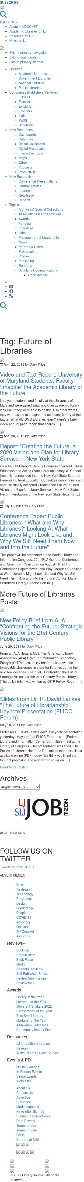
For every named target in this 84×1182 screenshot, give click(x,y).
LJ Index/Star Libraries (33, 1043)
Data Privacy (25, 1120)
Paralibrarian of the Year (34, 1011)
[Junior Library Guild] (47, 1170)
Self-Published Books (32, 973)
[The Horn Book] (47, 1160)
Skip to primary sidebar (26, 61)
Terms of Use (26, 1125)
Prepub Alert (25, 954)
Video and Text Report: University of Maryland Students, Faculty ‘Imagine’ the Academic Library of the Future (41, 383)
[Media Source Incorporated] (12, 1160)
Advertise (23, 1097)
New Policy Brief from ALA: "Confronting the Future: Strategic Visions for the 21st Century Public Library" (41, 629)
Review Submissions (31, 978)
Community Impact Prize (34, 1029)
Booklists (22, 950)
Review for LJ (26, 982)
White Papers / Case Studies (37, 1052)
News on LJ (18, 40)
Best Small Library (29, 1015)
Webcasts (23, 1081)
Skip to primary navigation (28, 52)
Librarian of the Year (31, 1001)
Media (20, 964)
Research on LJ (21, 35)
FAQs (20, 1134)
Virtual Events (26, 1076)
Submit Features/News (33, 1116)
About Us (23, 1088)
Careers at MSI (27, 1139)
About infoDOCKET (23, 26)
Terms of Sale (26, 1130)
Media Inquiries (27, 1106)
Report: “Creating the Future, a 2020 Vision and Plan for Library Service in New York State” (39, 452)
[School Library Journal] (47, 1165)
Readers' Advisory (29, 968)
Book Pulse (24, 959)
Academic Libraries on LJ (28, 31)
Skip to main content (24, 57)
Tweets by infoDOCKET (17, 867)
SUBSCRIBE (9, 2)
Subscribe (23, 1102)
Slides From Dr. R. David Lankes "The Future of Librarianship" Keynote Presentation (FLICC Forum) (40, 707)
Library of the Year (30, 997)
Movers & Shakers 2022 (34, 1006)
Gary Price (34, 646)
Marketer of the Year (31, 1020)
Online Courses (27, 1067)
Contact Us (24, 1092)
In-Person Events (29, 1071)
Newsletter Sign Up (30, 1111)
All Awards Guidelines (32, 1025)
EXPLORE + (9, 21)
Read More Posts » (14, 767)
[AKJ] (12, 1170)
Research (23, 1048)
